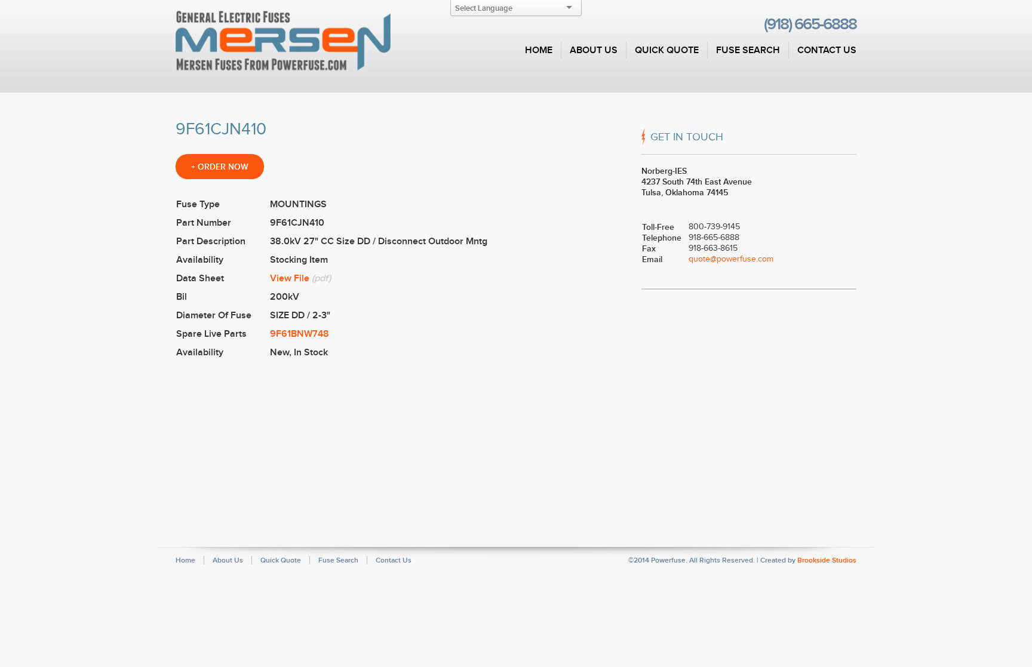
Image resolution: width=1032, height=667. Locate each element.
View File (289, 278)
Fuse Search (748, 50)
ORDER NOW (219, 166)
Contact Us (826, 50)
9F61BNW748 (299, 333)
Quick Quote (667, 50)
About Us (594, 50)
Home (538, 50)
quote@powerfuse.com (731, 258)
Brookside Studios (826, 560)
